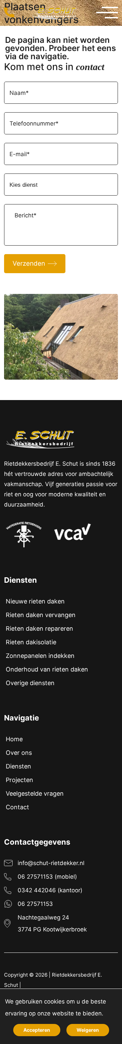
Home (14, 739)
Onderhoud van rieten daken (47, 669)
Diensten (18, 766)
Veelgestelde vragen (35, 793)
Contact (17, 807)
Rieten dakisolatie (31, 642)
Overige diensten (30, 682)
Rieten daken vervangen (41, 614)
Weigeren (88, 1030)
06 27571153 (35, 903)
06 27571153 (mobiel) (47, 876)
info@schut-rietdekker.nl (51, 863)
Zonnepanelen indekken (40, 655)
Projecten (19, 779)
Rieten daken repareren (39, 628)
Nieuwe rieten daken (35, 601)
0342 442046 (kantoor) (50, 890)
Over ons (19, 752)
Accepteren (36, 1030)
